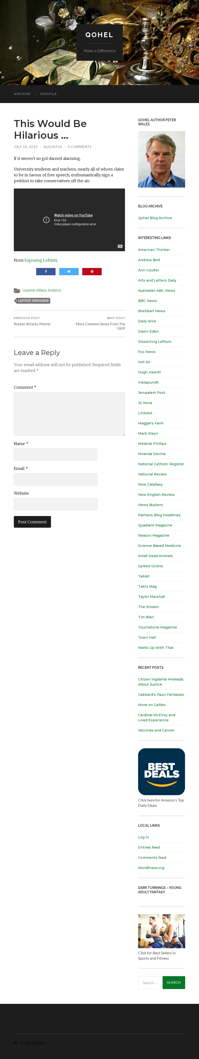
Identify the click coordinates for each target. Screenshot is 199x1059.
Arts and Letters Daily (157, 280)
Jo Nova (145, 403)
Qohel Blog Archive (155, 218)
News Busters (150, 505)
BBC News (147, 301)
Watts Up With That (156, 648)
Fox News (147, 352)
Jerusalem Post (151, 392)
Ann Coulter (148, 270)
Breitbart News (151, 311)
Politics (54, 290)
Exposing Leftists (41, 260)
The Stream (148, 607)
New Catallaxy (150, 484)
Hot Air (144, 362)
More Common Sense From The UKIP (100, 323)
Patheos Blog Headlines (159, 515)
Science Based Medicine (159, 545)
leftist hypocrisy (33, 300)
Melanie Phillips (152, 443)
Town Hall (147, 637)
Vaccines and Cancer (156, 730)
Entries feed (149, 847)
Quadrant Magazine (155, 525)
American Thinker (154, 250)
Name (21, 443)
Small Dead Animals (155, 556)
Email (21, 468)
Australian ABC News (156, 290)
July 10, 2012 (26, 147)
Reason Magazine (153, 535)
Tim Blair (146, 617)
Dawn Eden (148, 331)
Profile (48, 94)
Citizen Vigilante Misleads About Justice (160, 682)
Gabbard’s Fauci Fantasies (161, 694)
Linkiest (145, 413)
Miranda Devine (152, 454)
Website (21, 493)
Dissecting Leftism (154, 341)
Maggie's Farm (151, 423)
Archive (22, 94)
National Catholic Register (161, 464)
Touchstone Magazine (157, 627)
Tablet (143, 576)
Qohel (99, 35)
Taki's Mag (147, 586)
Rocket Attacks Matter (32, 321)
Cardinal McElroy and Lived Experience (156, 717)
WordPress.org (151, 868)
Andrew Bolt (149, 260)
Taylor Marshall (151, 596)
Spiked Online (150, 566)
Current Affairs (35, 290)
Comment (25, 387)
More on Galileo (152, 705)
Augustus (53, 147)
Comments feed (152, 857)
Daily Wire (147, 321)
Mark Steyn (148, 433)
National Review (152, 474)
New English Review (156, 494)
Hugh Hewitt (149, 372)
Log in (143, 837)
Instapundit (148, 382)
